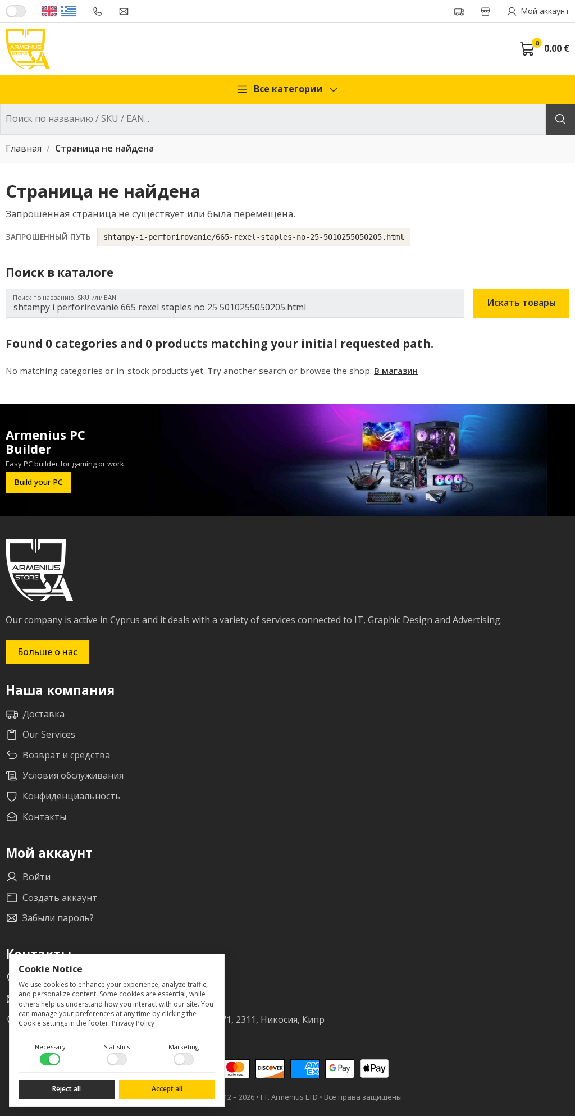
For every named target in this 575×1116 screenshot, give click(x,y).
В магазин (396, 370)
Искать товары (521, 302)
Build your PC (38, 482)
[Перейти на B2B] (16, 11)
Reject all (66, 1089)
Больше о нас (47, 652)
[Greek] (68, 11)
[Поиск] (560, 119)
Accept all (167, 1089)
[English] (49, 11)
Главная (24, 148)
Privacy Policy (133, 1023)
